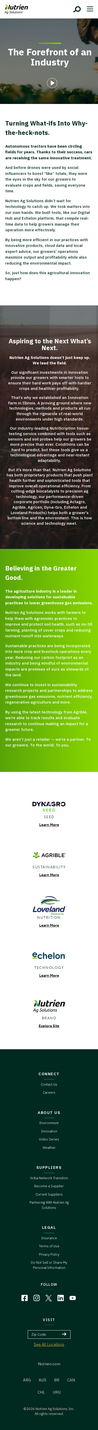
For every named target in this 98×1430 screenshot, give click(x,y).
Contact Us (49, 1084)
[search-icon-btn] (77, 9)
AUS (42, 1379)
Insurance (49, 1238)
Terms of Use (49, 1246)
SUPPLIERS (49, 1167)
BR (56, 1379)
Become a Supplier (49, 1186)
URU (57, 1392)
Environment (49, 1123)
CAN (71, 1379)
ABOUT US (49, 1112)
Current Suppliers (49, 1194)
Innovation (49, 1131)
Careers (49, 1092)
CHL (41, 1392)
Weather (49, 1147)
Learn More (49, 825)
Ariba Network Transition (49, 1178)
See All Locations (49, 1344)
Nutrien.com (49, 1363)
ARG (27, 1379)
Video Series (49, 1139)
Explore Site (49, 1026)
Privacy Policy (49, 1254)
